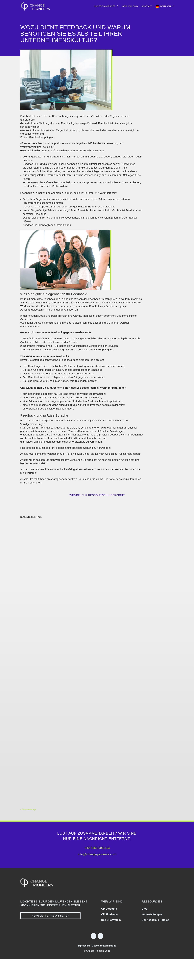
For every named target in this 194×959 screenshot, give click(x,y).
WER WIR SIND (130, 6)
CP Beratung (109, 908)
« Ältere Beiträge (28, 809)
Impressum (84, 945)
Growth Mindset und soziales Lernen (48, 784)
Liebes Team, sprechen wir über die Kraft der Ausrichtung (63, 625)
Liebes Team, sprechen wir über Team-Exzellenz (56, 751)
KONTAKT (147, 6)
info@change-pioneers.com (97, 854)
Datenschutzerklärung (104, 945)
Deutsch (165, 6)
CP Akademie (109, 914)
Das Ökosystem (111, 920)
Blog (145, 908)
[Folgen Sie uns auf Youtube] (100, 936)
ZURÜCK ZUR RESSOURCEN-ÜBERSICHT (97, 495)
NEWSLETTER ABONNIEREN (50, 915)
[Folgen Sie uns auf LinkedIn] (93, 936)
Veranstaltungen (152, 914)
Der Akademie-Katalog (155, 920)
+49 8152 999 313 (97, 848)
